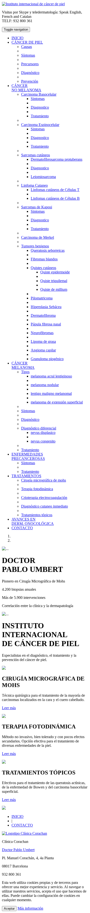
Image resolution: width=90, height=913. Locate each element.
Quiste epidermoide (55, 272)
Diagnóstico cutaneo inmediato (44, 506)
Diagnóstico (30, 73)
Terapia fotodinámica (37, 489)
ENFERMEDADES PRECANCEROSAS (28, 456)
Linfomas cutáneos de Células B (55, 198)
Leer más (9, 708)
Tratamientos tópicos (36, 515)
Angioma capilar (43, 350)
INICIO (18, 38)
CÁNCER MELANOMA (23, 365)
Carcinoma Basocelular (38, 94)
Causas (26, 47)
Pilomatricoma (42, 298)
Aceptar (9, 908)
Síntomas (28, 55)
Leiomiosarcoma (43, 177)
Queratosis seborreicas (48, 250)
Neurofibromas (42, 333)
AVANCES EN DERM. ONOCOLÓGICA (33, 521)
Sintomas (38, 99)
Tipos (25, 372)
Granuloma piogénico (47, 359)
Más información (30, 908)
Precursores (30, 64)
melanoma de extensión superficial (57, 402)
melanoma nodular (45, 385)
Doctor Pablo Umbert (18, 850)
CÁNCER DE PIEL (27, 42)
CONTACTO (22, 528)
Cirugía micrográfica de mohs (43, 480)
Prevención (29, 81)
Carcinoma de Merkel (37, 237)
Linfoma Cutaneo (34, 185)
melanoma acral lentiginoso (51, 376)
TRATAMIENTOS (26, 476)
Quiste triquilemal (53, 281)
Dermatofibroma (43, 315)
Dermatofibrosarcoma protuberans (56, 159)
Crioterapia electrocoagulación (44, 498)
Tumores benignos (35, 246)
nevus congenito (43, 441)
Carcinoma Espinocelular (40, 125)
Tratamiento (40, 116)
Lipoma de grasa (43, 341)
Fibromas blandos (44, 259)
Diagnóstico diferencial (38, 428)
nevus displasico (43, 432)
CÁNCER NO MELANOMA (26, 88)
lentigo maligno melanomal (51, 393)
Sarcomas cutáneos (35, 155)
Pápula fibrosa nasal (46, 324)
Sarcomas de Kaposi (36, 207)
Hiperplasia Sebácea (46, 307)
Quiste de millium (53, 289)
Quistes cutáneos (43, 268)
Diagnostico (40, 107)
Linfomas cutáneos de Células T (55, 190)
